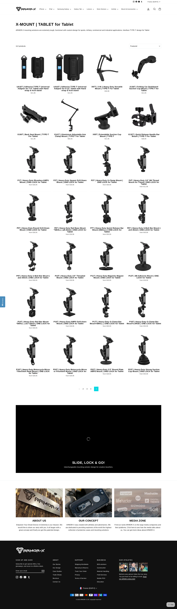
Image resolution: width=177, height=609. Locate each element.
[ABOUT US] (39, 502)
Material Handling (103, 571)
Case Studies (57, 571)
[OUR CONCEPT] (88, 502)
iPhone (42, 9)
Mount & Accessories (128, 9)
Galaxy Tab (78, 9)
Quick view (33, 82)
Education (100, 582)
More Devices (102, 9)
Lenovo (89, 9)
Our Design (57, 568)
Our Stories (57, 564)
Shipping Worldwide (81, 564)
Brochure (56, 578)
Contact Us (56, 582)
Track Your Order (81, 571)
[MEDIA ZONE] (137, 502)
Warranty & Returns (81, 568)
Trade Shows (57, 575)
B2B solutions (101, 564)
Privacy (77, 575)
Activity (114, 9)
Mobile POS (101, 578)
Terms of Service (80, 578)
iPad (51, 9)
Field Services (102, 575)
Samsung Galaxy (63, 9)
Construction (101, 568)
